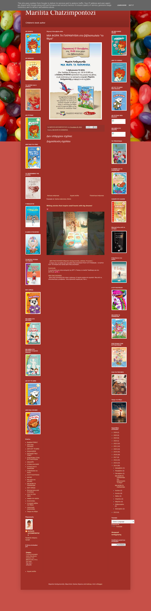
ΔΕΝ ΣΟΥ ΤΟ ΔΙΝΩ (33, 449)
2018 (115, 454)
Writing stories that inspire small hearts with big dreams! (69, 206)
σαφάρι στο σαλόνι (33, 498)
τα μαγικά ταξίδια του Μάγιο (32, 504)
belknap (89, 584)
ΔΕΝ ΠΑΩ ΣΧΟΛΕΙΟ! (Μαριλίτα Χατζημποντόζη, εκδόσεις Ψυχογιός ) (71, 261)
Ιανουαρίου (119, 509)
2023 (115, 441)
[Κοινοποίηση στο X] (91, 127)
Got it (131, 5)
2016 (115, 460)
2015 (115, 463)
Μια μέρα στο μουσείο (31, 480)
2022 (115, 443)
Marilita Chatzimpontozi (60, 12)
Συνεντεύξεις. (31, 501)
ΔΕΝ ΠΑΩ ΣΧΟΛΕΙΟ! (55, 275)
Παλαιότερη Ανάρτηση (97, 195)
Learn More (121, 5)
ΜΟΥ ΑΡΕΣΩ (31, 488)
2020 (115, 449)
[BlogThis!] (89, 127)
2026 (115, 432)
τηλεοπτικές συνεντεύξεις (31, 508)
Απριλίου (118, 499)
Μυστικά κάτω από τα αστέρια (33, 491)
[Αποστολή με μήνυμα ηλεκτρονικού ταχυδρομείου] (87, 127)
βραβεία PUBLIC (32, 442)
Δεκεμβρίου (119, 468)
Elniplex (28, 552)
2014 (115, 465)
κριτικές (29, 477)
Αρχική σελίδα (74, 195)
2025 (115, 435)
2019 (115, 452)
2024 (115, 438)
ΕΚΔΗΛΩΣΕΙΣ (31, 451)
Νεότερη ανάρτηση (53, 195)
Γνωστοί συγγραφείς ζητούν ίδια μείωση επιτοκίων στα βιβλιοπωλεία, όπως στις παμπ (32, 558)
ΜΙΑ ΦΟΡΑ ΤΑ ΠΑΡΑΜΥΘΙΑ (60, 130)
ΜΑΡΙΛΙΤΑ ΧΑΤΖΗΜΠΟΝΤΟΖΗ (33, 533)
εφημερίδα (30, 462)
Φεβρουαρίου (119, 504)
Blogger (99, 584)
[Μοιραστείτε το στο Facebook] (93, 127)
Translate (119, 526)
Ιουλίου (117, 490)
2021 (115, 446)
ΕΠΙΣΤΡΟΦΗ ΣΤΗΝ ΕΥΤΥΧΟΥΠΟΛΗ (33, 458)
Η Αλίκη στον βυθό (33, 464)
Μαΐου (117, 496)
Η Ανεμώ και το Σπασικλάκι (32, 467)
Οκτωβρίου (119, 473)
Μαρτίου (118, 501)
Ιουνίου (117, 493)
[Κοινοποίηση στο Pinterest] (96, 127)
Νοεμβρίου (119, 471)
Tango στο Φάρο (32, 511)
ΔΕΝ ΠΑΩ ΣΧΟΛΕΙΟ (30, 445)
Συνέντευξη (51, 268)
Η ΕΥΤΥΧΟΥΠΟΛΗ (33, 475)
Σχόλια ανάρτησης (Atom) (63, 199)
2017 (115, 457)
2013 (115, 512)
